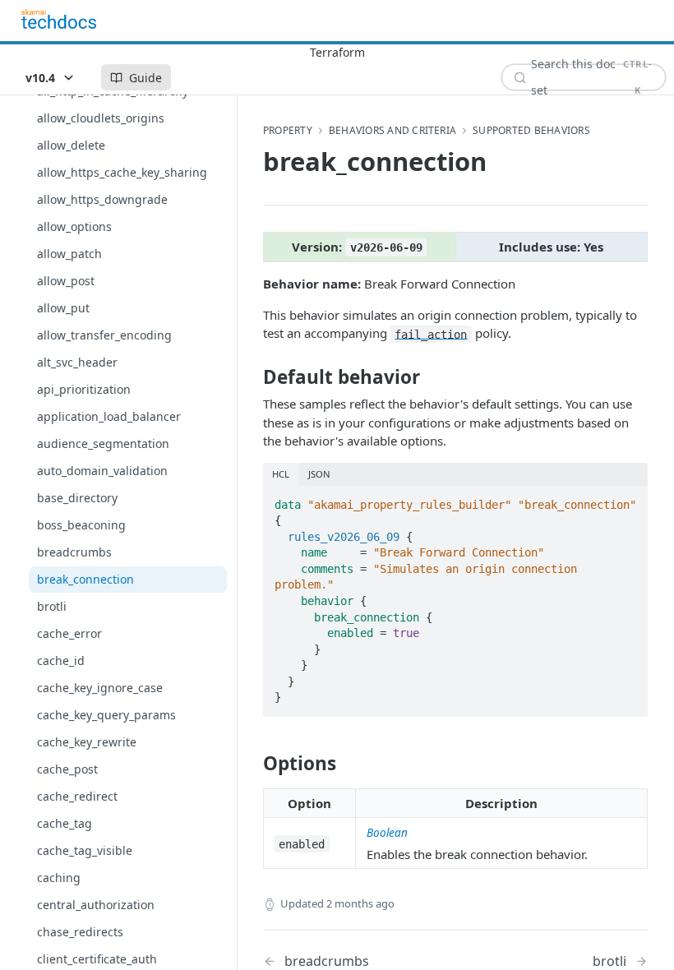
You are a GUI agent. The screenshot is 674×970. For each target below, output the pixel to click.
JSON (319, 474)
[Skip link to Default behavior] (252, 377)
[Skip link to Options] (252, 763)
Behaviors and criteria (392, 130)
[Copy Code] (628, 500)
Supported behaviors (531, 130)
